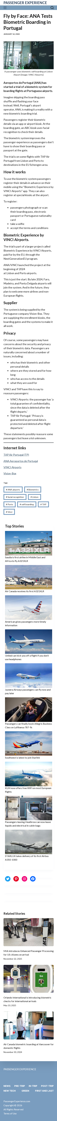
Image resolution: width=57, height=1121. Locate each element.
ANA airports (13, 489)
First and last (44, 1090)
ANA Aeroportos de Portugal (20, 461)
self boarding (27, 504)
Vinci (9, 512)
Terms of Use (10, 1113)
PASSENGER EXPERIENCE (25, 2)
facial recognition (15, 497)
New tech (9, 1090)
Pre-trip (19, 1086)
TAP (43, 504)
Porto (9, 504)
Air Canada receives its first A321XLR (24, 591)
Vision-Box (9, 473)
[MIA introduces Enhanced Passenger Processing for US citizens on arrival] (28, 932)
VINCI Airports (12, 467)
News (6, 1086)
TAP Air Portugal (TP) (16, 454)
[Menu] (5, 7)
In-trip (33, 1086)
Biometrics (33, 489)
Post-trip (47, 1086)
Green (25, 1090)
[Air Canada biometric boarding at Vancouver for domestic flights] (28, 1025)
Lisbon (34, 497)
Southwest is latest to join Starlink (22, 757)
